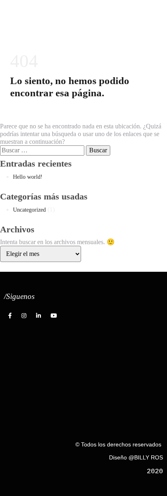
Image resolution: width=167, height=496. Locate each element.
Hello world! (28, 177)
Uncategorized (29, 210)
